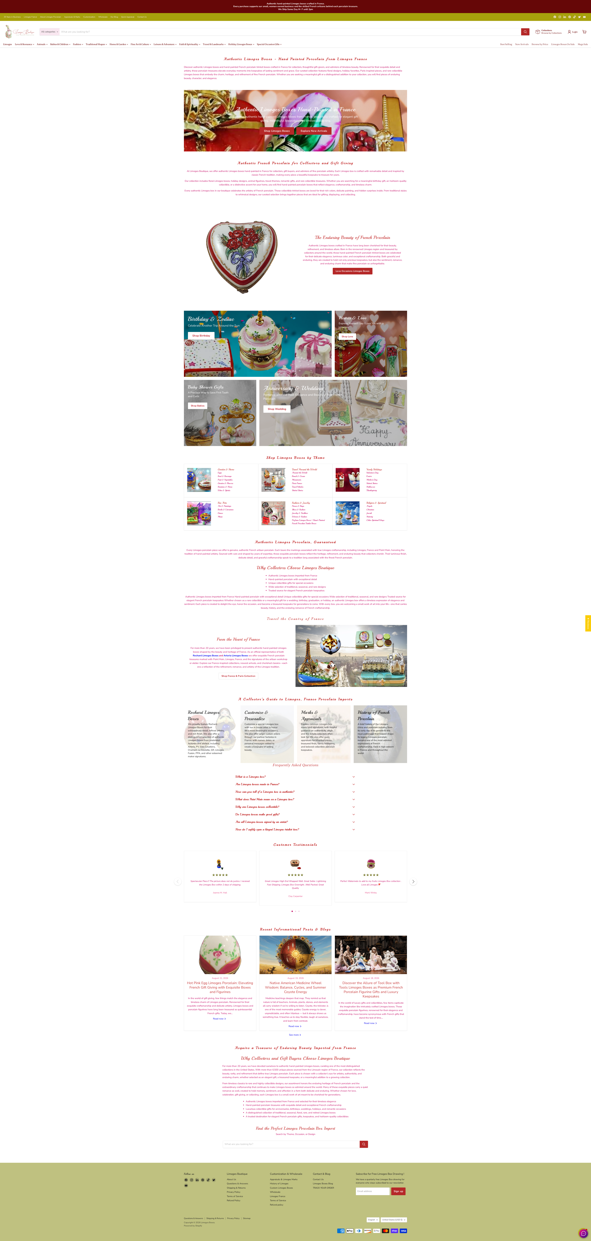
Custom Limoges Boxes (281, 1187)
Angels (369, 506)
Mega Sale (583, 44)
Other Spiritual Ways (375, 520)
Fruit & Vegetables (225, 479)
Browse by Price (540, 44)
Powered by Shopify (193, 1225)
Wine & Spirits (224, 490)
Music (220, 516)
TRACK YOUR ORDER (323, 1187)
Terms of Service (235, 1196)
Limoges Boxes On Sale (563, 44)
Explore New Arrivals (314, 131)
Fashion (77, 44)
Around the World (299, 472)
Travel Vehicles (297, 487)
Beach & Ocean (298, 476)
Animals (41, 44)
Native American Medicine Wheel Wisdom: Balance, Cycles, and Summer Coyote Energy (295, 987)
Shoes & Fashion (298, 509)
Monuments (296, 479)
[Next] (413, 881)
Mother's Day (371, 479)
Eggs (220, 472)
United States (297, 490)
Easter (369, 476)
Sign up (398, 1191)
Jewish (369, 513)
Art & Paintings (224, 506)
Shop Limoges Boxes (277, 131)
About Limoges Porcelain (50, 17)
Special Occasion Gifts (268, 44)
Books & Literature (225, 509)
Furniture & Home (225, 487)
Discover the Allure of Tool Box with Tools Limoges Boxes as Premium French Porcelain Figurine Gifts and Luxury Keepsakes (371, 990)
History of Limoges (279, 1183)
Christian (370, 509)
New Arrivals (522, 44)
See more (294, 1034)
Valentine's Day (372, 472)
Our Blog (114, 17)
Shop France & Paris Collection (238, 676)
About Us (231, 1179)
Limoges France (30, 17)
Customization (89, 17)
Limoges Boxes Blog (323, 1183)
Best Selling (506, 44)
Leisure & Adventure (164, 44)
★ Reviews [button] (588, 623)
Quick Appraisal (127, 17)
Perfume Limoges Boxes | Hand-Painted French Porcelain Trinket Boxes (308, 522)
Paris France (297, 483)
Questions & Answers (237, 1183)
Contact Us (142, 17)
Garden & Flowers (225, 483)
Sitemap (247, 1218)
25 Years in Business (12, 17)
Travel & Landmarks (213, 44)
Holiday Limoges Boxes (240, 44)
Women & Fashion (299, 516)
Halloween (370, 487)
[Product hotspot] (323, 639)
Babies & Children (59, 44)
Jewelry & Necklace (300, 513)
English (371, 1219)
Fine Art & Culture (140, 44)
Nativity (369, 516)
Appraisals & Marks (72, 17)
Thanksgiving (371, 490)
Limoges (7, 44)
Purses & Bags (298, 506)
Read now (218, 1018)
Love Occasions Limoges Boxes (352, 271)
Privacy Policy (233, 1192)
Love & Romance (23, 44)
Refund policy (276, 1204)
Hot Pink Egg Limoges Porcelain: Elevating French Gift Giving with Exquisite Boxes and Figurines (220, 987)
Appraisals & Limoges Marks (284, 1179)
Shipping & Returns (236, 1187)
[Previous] (177, 881)
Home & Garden (118, 44)
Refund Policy (233, 1200)
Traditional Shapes (95, 44)
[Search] (525, 31)
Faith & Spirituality (189, 44)
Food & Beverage (224, 476)
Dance (220, 513)
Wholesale (102, 17)
